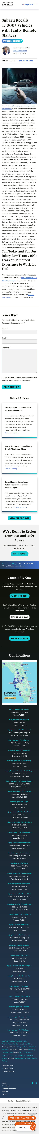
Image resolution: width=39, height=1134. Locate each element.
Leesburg (31, 1050)
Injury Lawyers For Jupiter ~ (19, 996)
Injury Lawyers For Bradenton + (19, 843)
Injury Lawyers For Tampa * (19, 709)
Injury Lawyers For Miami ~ (19, 986)
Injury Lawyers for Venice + (19, 863)
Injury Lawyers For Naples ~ (19, 925)
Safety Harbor (28, 1055)
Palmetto (29, 1052)
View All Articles (19, 518)
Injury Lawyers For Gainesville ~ (19, 976)
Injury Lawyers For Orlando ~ (19, 945)
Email (4, 338)
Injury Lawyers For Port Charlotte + (19, 873)
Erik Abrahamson (20, 51)
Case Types (6, 1086)
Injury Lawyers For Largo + (19, 802)
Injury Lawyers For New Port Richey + (19, 771)
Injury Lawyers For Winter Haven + (19, 904)
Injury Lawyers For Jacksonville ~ (19, 1017)
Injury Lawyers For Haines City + (19, 832)
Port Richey (13, 1055)
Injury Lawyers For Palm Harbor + (19, 822)
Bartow (4, 1044)
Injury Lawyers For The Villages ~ (19, 966)
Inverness (5, 1050)
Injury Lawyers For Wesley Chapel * (19, 781)
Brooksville (11, 1044)
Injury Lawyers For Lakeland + (19, 740)
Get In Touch (20, 554)
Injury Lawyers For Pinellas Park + (19, 812)
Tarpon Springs (32, 1058)
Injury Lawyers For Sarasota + (19, 853)
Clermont (19, 1044)
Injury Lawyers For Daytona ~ (19, 1007)
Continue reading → (12, 433)
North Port (9, 1052)
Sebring (4, 1058)
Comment (6, 347)
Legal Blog (12, 564)
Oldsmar (22, 1052)
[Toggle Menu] (35, 4)
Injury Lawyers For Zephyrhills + (19, 884)
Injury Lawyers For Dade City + (19, 894)
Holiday (18, 1047)
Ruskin (20, 1055)
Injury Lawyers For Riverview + (19, 730)
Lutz (3, 1052)
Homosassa (32, 1047)
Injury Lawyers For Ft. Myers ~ (20, 914)
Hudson (24, 1047)
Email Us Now (20, 638)
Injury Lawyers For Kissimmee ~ (19, 935)
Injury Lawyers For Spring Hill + (19, 791)
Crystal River (27, 1044)
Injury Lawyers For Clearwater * (19, 750)
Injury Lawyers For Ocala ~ (19, 955)
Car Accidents (26, 61)
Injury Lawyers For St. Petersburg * (19, 761)
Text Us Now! (20, 617)
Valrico (4, 1061)
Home (4, 564)
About (4, 1083)
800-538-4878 (10, 545)
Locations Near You (9, 1089)
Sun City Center (20, 1058)
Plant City (5, 1055)
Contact (4, 1094)
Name (5, 328)
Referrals (5, 1091)
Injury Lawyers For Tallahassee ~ (19, 1030)
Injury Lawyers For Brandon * (19, 720)
